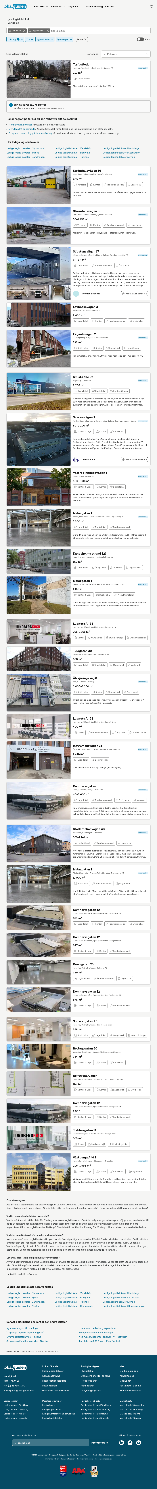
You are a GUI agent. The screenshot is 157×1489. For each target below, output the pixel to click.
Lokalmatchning (51, 1375)
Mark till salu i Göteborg (131, 1409)
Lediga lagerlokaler (51, 1409)
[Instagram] (138, 1442)
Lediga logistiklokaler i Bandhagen (25, 157)
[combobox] (100, 30)
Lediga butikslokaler (52, 1418)
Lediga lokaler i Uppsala (15, 1418)
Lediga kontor (49, 1405)
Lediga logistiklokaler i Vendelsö (72, 148)
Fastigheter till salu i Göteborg (95, 1409)
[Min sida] (151, 6)
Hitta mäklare (49, 1385)
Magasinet (125, 1380)
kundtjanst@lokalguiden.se (19, 1390)
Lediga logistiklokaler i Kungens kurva (124, 1306)
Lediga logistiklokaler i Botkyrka (72, 152)
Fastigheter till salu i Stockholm (96, 1405)
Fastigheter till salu (130, 1385)
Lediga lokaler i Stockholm (16, 1405)
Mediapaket (87, 1385)
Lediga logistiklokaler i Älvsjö (119, 157)
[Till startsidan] (15, 7)
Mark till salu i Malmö (130, 1413)
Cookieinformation (85, 1459)
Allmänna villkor (52, 1459)
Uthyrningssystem (91, 1390)
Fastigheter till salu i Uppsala (95, 1418)
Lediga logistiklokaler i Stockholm (121, 152)
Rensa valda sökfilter (20, 124)
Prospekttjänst (89, 1380)
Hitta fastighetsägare (54, 1380)
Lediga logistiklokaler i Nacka (22, 1306)
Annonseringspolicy (103, 1459)
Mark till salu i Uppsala (131, 1418)
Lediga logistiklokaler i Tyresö (22, 152)
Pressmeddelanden (130, 1390)
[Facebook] (130, 1442)
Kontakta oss (127, 1375)
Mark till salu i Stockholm (132, 1405)
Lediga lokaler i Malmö (15, 1413)
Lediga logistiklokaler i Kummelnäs (74, 1306)
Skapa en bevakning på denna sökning (30, 133)
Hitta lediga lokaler (52, 1371)
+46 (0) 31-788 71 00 (14, 1385)
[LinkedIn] (121, 1442)
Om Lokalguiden (129, 1371)
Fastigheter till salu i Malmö (94, 1413)
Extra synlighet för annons (95, 1375)
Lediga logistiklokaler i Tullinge (72, 157)
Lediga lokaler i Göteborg (16, 1409)
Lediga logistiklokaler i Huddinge (121, 148)
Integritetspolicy (68, 1459)
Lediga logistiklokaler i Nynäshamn (25, 148)
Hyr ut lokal (87, 1371)
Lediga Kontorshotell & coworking (58, 1413)
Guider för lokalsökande (55, 1390)
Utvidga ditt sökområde (22, 129)
